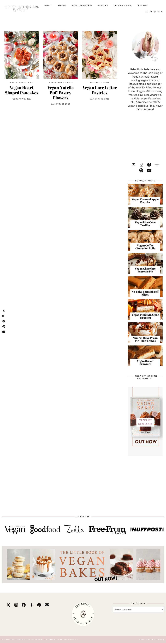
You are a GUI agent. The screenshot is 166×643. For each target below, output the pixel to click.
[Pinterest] (155, 11)
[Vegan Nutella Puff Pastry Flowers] (60, 55)
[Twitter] (147, 11)
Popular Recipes (82, 5)
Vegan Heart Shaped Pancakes (21, 90)
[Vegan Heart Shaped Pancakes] (21, 55)
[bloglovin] (157, 164)
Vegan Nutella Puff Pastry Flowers (60, 92)
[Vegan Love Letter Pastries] (99, 55)
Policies (103, 5)
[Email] (149, 170)
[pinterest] (141, 170)
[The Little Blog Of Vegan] (22, 8)
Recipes (62, 5)
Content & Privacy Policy (62, 639)
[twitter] (134, 164)
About (48, 5)
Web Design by (151, 639)
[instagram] (141, 164)
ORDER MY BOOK (123, 5)
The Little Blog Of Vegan (26, 639)
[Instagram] (151, 11)
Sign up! (142, 5)
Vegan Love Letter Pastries (100, 90)
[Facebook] (159, 11)
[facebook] (149, 164)
